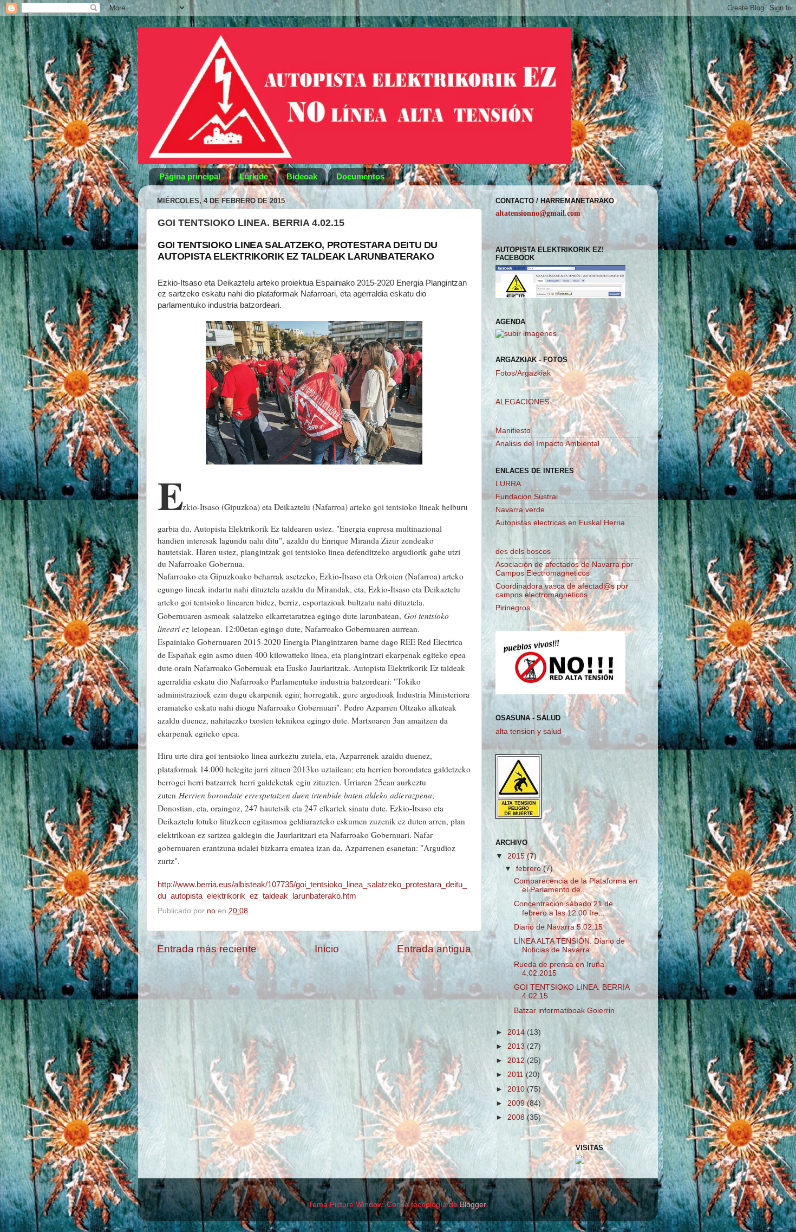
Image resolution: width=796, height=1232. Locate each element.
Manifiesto (513, 431)
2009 (517, 1103)
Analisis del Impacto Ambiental (547, 444)
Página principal (189, 176)
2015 (517, 856)
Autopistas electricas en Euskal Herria (560, 523)
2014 (517, 1032)
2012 (517, 1060)
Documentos (360, 176)
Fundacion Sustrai (526, 497)
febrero (529, 869)
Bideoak (301, 176)
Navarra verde (520, 510)
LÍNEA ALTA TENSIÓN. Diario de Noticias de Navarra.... (569, 945)
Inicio (327, 948)
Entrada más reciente (207, 948)
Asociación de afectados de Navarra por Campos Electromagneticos (564, 568)
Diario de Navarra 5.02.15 (558, 927)
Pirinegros (512, 608)
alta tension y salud (528, 731)
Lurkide (253, 176)
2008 (517, 1117)
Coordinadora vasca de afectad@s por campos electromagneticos (561, 590)
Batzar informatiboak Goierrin (564, 1011)
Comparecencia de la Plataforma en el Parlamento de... (575, 885)
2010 (517, 1089)
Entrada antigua (434, 948)
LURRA (508, 484)
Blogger (473, 1205)
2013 (517, 1046)
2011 (516, 1074)
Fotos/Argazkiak (523, 373)
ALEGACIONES (522, 402)
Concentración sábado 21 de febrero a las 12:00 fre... (563, 908)
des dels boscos (523, 551)
